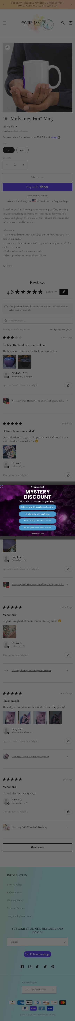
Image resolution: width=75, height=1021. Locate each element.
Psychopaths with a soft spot (37, 514)
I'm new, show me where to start (37, 528)
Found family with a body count (37, 521)
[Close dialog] (1, 486)
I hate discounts (37, 534)
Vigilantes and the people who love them (37, 507)
